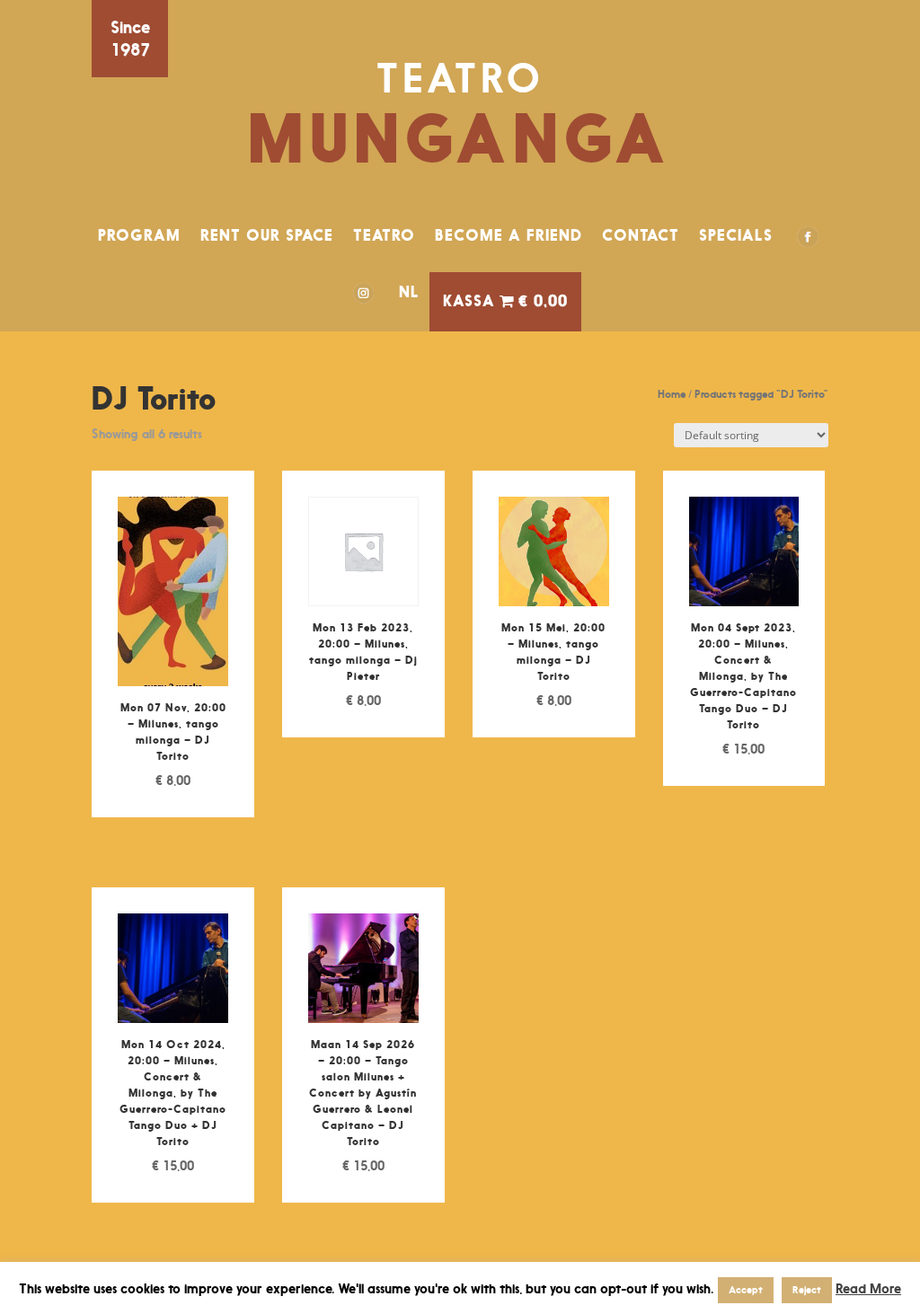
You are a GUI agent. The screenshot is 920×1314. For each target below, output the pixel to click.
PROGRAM (139, 235)
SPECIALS (736, 235)
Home (672, 394)
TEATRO (384, 235)
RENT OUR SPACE (266, 235)
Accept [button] (746, 1289)
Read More (868, 1288)
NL (409, 292)
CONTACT (640, 235)
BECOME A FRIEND (508, 235)
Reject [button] (806, 1289)
